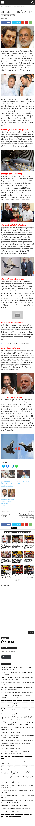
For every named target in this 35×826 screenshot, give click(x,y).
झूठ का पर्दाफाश (15, 542)
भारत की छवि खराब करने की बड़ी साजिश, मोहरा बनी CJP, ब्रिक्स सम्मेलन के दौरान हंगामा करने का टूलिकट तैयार (17, 736)
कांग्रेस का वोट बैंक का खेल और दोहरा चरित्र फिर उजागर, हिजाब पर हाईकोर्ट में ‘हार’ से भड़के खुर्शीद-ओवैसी (29, 575)
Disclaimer (12, 821)
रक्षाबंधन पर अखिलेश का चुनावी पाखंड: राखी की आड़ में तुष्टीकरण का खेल (28, 560)
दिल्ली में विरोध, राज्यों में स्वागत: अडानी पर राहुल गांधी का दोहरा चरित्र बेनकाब (16, 757)
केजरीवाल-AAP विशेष (16, 557)
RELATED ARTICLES (10, 532)
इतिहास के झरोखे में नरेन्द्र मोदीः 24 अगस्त (10, 782)
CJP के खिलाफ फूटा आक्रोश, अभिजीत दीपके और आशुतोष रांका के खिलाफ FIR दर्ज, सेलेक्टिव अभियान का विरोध (16, 752)
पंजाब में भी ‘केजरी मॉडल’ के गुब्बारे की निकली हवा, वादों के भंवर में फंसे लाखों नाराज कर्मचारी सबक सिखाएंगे (17, 561)
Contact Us (29, 821)
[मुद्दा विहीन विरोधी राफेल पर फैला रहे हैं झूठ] (23, 474)
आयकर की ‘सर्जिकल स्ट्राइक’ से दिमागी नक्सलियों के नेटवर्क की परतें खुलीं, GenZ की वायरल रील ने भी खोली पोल (16, 815)
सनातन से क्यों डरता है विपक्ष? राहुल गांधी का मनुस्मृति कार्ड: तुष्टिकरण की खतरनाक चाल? (17, 778)
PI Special (3, 557)
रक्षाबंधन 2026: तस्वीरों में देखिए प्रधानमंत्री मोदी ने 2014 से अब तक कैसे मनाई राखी (6, 561)
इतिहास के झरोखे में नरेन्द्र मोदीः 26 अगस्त (10, 732)
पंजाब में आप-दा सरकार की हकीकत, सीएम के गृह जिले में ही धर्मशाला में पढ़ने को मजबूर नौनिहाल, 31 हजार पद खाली (16, 718)
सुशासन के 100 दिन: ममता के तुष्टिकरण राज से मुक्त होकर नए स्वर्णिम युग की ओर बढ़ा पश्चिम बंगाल (17, 786)
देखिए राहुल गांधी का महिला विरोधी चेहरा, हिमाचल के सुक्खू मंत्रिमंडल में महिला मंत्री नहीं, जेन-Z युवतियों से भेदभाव (16, 773)
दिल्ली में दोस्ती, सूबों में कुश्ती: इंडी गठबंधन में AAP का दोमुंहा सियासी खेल (17, 740)
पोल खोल (14, 572)
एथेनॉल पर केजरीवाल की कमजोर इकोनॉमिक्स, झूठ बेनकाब (14, 805)
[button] (32, 2)
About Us (5, 821)
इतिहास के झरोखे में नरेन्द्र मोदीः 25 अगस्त (10, 748)
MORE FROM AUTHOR (24, 532)
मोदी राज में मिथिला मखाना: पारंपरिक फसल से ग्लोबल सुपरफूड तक (16, 808)
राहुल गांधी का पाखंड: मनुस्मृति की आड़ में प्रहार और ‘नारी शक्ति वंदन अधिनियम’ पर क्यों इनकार (16, 763)
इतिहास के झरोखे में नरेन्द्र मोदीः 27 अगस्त (10, 714)
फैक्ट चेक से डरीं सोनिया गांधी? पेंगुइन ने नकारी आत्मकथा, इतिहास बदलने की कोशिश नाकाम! (17, 545)
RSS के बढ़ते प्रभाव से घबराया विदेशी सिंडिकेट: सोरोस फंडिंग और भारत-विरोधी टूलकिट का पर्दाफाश (17, 728)
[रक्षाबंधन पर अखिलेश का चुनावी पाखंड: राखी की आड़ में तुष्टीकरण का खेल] (29, 554)
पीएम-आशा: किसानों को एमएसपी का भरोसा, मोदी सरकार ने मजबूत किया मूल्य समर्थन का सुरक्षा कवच (16, 768)
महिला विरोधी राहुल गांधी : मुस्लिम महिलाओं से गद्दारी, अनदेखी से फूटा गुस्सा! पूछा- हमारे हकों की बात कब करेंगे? (6, 575)
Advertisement (21, 821)
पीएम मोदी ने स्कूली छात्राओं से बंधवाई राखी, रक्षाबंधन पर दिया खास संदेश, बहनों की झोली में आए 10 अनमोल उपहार (29, 546)
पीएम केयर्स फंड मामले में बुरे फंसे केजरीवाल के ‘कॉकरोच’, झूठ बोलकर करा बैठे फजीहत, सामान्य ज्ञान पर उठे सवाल (17, 801)
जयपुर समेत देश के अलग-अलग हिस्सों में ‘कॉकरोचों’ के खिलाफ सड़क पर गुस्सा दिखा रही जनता (17, 791)
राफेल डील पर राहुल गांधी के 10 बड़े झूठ (8, 515)
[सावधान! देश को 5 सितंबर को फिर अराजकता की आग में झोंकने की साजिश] (17, 569)
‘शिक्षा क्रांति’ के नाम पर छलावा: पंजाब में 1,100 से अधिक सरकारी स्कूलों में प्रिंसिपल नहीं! (17, 796)
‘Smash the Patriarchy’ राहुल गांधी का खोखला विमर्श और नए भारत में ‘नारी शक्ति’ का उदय (17, 710)
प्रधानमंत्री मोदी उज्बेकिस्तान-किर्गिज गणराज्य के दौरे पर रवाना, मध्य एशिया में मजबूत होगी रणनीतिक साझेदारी (6, 546)
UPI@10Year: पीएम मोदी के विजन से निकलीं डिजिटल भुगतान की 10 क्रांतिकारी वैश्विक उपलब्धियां (16, 744)
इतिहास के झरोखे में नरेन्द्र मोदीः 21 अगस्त (10, 811)
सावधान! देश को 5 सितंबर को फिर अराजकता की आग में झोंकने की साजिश (17, 575)
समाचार (3, 8)
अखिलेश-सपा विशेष (27, 557)
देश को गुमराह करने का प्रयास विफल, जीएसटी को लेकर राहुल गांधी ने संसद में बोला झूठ (26, 516)
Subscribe (6, 657)
